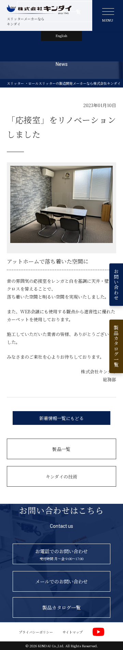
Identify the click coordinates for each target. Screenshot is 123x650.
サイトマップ (73, 632)
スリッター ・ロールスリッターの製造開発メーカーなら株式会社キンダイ (64, 83)
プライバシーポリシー (36, 632)
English (61, 35)
